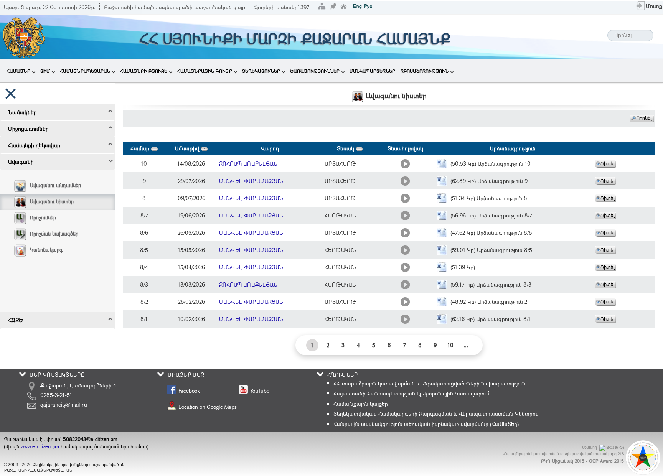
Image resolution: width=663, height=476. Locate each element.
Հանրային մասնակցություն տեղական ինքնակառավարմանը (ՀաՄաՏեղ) (426, 424)
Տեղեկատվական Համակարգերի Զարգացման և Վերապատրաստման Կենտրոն (436, 413)
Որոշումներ (43, 217)
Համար (140, 148)
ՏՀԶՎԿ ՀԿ (615, 447)
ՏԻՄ (45, 71)
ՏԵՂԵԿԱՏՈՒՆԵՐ (261, 71)
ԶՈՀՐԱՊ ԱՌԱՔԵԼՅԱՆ (248, 163)
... (465, 345)
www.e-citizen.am (40, 446)
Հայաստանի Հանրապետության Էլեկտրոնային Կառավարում (411, 393)
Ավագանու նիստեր (52, 201)
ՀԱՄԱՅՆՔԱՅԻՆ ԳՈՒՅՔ (204, 71)
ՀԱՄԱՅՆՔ (18, 71)
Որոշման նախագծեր (54, 233)
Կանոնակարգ (46, 249)
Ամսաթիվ (188, 148)
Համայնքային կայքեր (360, 403)
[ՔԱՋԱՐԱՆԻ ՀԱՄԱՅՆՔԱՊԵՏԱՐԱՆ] (23, 36)
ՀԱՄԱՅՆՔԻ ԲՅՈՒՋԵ (143, 71)
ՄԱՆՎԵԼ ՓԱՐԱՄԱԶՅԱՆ (251, 180)
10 (451, 345)
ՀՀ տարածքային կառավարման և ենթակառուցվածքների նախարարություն (429, 383)
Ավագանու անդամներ (55, 185)
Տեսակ (346, 148)
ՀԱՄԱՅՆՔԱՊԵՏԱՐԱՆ (85, 71)
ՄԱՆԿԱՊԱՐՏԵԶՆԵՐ (372, 71)
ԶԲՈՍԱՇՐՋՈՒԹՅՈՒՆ (425, 71)
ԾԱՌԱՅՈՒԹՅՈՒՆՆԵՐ (315, 71)
